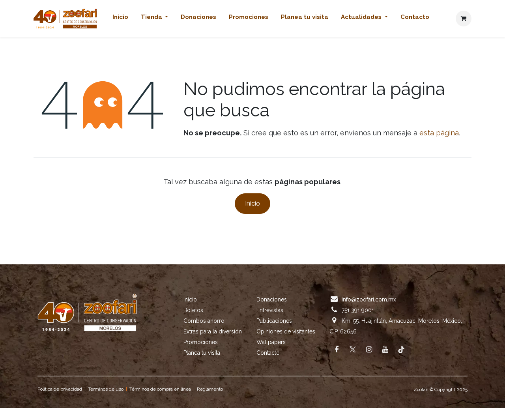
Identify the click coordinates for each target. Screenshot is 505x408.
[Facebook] (336, 349)
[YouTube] (385, 349)
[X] (353, 349)
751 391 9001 (358, 310)
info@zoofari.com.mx (369, 299)
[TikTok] (401, 349)
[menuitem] (120, 18)
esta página (439, 133)
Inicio (252, 203)
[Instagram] (369, 349)
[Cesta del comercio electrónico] (463, 18)
